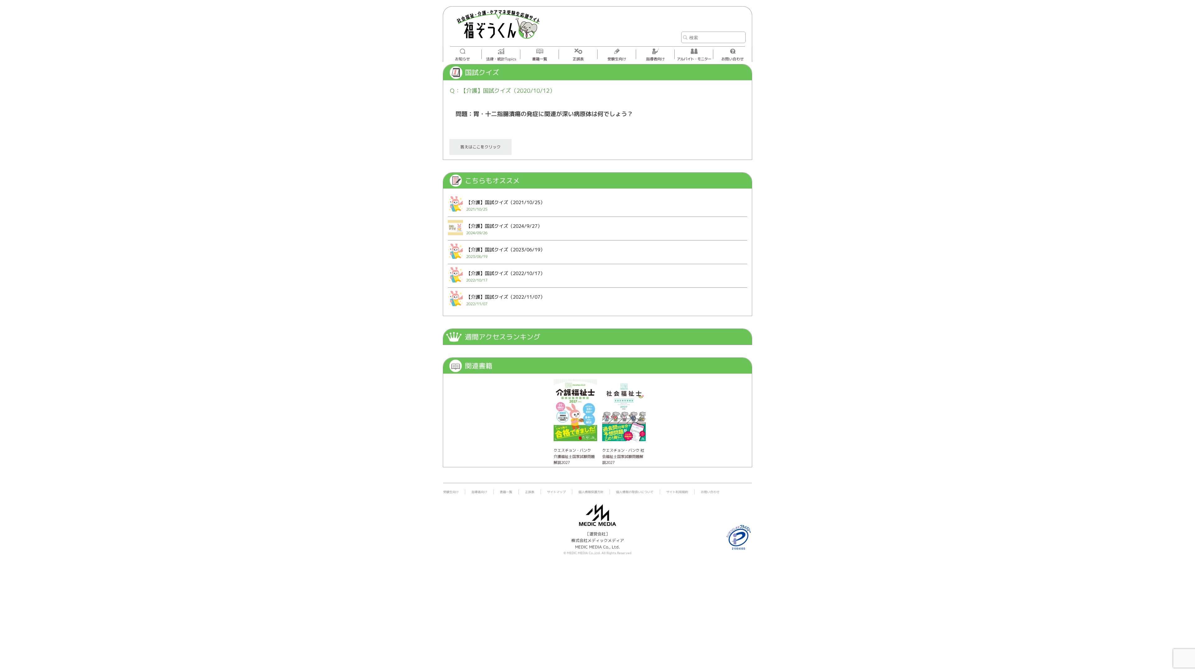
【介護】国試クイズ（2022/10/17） (505, 273)
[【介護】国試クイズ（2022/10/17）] (455, 284)
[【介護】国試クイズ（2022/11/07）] (455, 307)
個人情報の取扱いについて (635, 492)
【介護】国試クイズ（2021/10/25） (505, 202)
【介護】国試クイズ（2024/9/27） (504, 226)
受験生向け (616, 59)
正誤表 (578, 59)
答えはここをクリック (480, 147)
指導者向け (655, 59)
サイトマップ (556, 492)
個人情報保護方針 (591, 492)
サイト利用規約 (677, 492)
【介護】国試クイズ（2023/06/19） (505, 249)
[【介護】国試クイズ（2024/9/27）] (455, 236)
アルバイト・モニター (694, 59)
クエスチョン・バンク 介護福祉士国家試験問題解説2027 (574, 456)
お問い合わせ (732, 59)
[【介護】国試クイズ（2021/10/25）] (455, 213)
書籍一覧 (539, 59)
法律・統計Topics (501, 59)
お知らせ (462, 59)
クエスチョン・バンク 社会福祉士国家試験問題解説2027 (623, 456)
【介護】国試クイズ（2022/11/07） (505, 297)
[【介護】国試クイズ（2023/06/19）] (455, 260)
